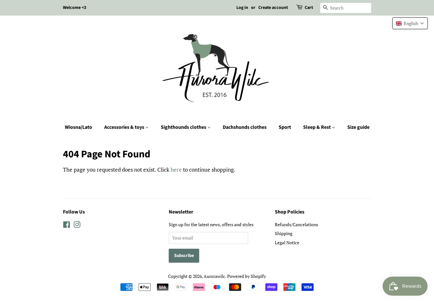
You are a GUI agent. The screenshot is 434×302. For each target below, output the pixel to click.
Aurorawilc (214, 276)
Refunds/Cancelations (296, 224)
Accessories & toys (124, 127)
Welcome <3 (74, 7)
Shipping (283, 233)
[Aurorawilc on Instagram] (76, 226)
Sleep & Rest (317, 127)
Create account (273, 7)
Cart (309, 7)
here (176, 169)
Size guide (358, 127)
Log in (242, 7)
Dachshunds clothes (245, 127)
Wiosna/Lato (78, 127)
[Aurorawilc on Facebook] (66, 226)
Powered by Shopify (246, 276)
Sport (285, 127)
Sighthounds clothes (184, 127)
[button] (410, 23)
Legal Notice (287, 243)
